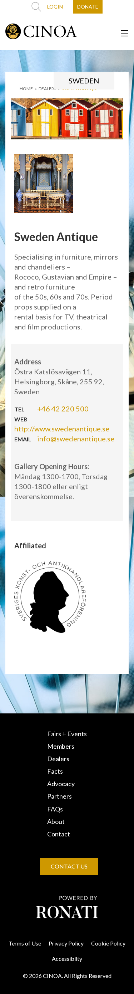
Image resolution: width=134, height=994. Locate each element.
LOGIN (55, 7)
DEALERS (47, 88)
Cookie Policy (108, 943)
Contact (58, 834)
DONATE (87, 7)
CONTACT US (69, 866)
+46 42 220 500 (63, 408)
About (56, 821)
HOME (26, 88)
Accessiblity (67, 958)
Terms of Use (25, 943)
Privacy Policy (66, 943)
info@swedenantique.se (75, 438)
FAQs (55, 809)
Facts (55, 771)
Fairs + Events (67, 734)
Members (60, 746)
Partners (59, 796)
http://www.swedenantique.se (61, 428)
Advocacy (61, 784)
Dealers (58, 759)
